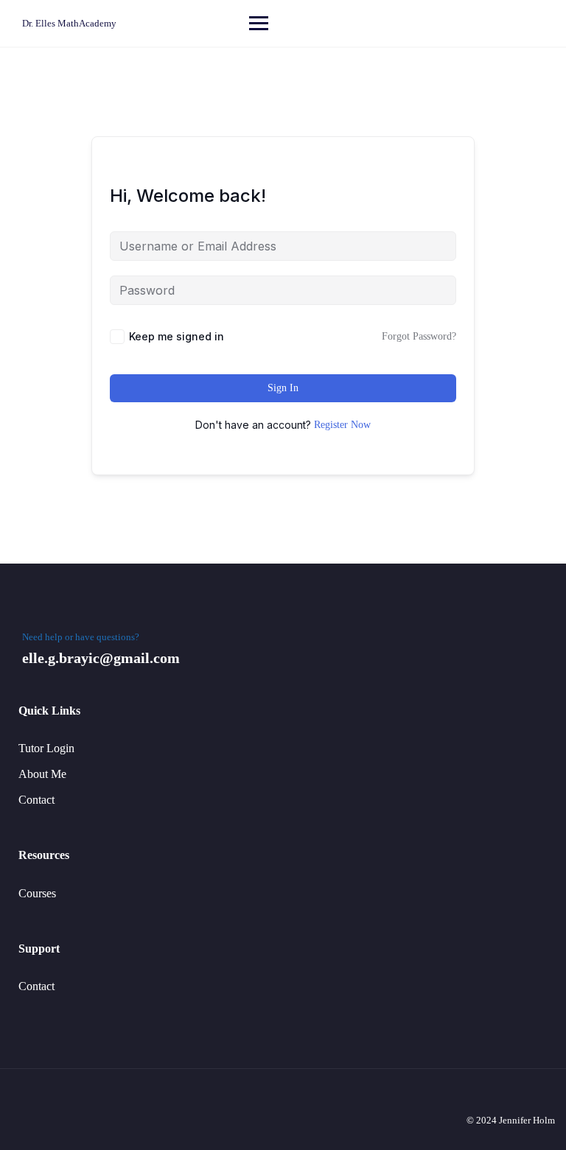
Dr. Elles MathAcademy (69, 23)
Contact (36, 799)
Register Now (342, 424)
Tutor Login (46, 748)
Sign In (283, 387)
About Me (42, 774)
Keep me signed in (176, 336)
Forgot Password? (419, 336)
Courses (37, 893)
